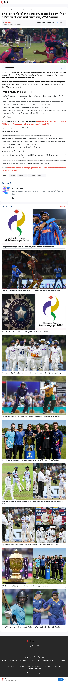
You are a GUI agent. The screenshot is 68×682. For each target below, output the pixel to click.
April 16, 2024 (24, 128)
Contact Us (5, 660)
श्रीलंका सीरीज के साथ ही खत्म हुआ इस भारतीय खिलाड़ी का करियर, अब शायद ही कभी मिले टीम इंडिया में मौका (30, 545)
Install (61, 679)
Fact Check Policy (21, 666)
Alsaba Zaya (8, 22)
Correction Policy (47, 666)
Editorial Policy (10, 666)
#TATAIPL (48, 121)
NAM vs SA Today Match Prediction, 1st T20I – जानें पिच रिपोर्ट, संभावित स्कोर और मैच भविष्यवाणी (31, 416)
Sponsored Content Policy (35, 668)
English (31, 646)
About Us (14, 660)
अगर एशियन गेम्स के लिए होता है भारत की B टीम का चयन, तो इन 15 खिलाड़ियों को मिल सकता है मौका (28, 247)
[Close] (65, 679)
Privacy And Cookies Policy (50, 660)
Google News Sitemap (35, 662)
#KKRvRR (40, 121)
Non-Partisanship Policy (34, 666)
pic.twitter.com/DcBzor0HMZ (38, 124)
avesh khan (22, 175)
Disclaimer (23, 660)
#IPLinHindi (6, 124)
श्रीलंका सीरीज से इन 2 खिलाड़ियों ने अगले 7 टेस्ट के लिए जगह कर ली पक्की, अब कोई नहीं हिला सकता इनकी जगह (31, 373)
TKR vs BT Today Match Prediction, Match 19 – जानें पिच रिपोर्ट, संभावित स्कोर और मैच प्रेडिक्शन (31, 290)
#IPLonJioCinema (59, 121)
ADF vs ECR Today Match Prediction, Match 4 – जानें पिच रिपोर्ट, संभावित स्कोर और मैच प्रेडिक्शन (31, 460)
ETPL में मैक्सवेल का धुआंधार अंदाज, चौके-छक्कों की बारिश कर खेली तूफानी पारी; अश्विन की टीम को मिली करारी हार (31, 627)
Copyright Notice (35, 660)
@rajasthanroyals (20, 124)
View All (62, 206)
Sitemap (63, 660)
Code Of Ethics (57, 666)
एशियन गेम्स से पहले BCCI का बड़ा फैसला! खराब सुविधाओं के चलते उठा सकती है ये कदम (25, 332)
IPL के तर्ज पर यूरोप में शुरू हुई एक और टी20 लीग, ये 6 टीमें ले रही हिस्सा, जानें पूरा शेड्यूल (25, 586)
